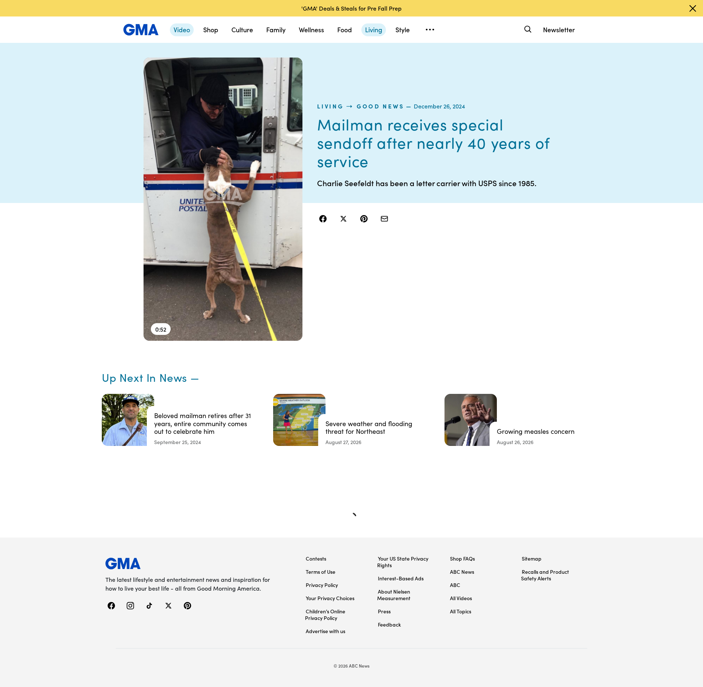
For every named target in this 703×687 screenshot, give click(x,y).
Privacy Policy (322, 584)
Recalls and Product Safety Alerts (545, 575)
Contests (316, 558)
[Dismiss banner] (692, 8)
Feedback (389, 624)
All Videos (461, 598)
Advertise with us (325, 631)
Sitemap (532, 558)
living (330, 106)
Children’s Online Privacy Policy (325, 614)
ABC (455, 584)
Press (384, 611)
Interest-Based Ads (401, 578)
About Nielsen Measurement (393, 595)
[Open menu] (430, 29)
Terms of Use (320, 571)
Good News (380, 106)
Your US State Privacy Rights (402, 562)
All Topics (460, 611)
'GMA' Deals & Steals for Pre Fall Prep (351, 8)
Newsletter (559, 29)
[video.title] (223, 199)
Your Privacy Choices (330, 598)
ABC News (462, 571)
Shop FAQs (462, 558)
